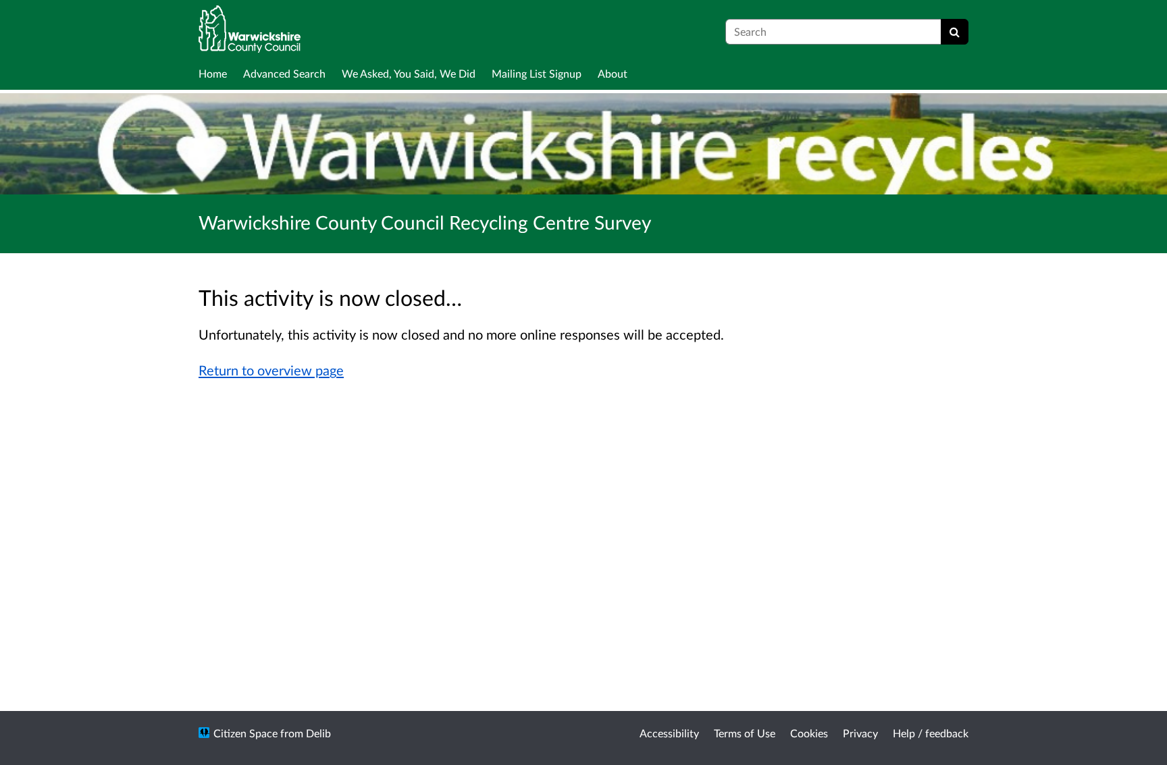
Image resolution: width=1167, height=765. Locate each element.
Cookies (809, 733)
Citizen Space (245, 733)
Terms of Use (744, 733)
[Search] (954, 32)
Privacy (860, 733)
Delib (318, 733)
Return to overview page (271, 370)
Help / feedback (930, 733)
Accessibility (669, 733)
